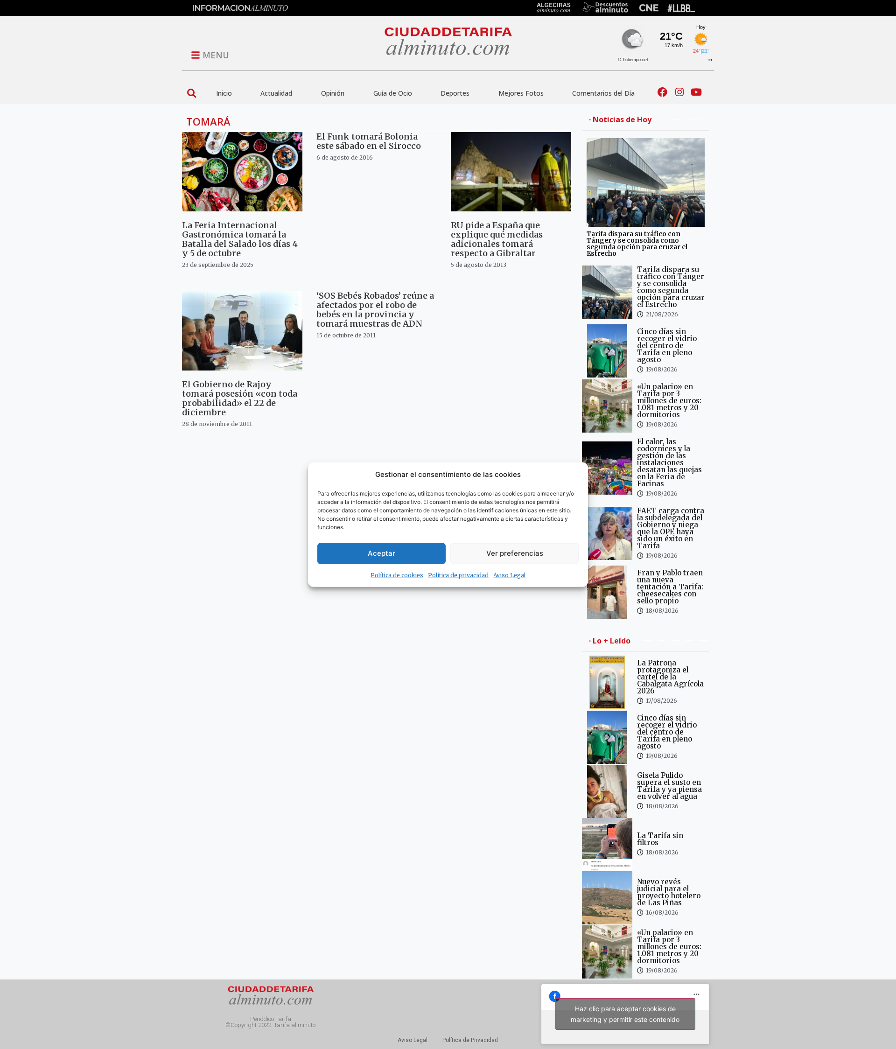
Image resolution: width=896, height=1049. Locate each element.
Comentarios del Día (603, 93)
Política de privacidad (458, 574)
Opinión (332, 93)
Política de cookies (397, 574)
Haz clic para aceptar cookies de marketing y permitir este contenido (625, 1014)
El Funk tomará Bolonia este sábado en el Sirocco (368, 141)
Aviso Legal (509, 574)
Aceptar (381, 553)
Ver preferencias (514, 553)
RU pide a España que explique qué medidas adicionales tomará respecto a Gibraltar (497, 239)
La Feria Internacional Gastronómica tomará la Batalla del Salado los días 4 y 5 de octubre (240, 239)
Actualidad (276, 93)
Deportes (455, 93)
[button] (191, 93)
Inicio (224, 93)
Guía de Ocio (392, 93)
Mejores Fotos (521, 93)
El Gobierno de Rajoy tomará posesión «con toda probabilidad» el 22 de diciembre (239, 398)
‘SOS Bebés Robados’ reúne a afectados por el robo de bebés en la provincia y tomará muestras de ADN (375, 309)
